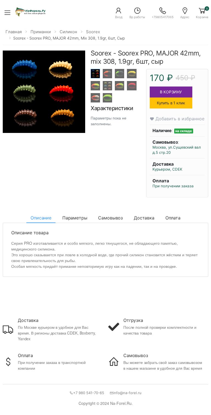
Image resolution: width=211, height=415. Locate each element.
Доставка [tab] (144, 218)
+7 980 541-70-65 (88, 393)
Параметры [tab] (74, 218)
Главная (13, 31)
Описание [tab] (40, 218)
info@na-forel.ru (127, 393)
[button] (119, 13)
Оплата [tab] (173, 218)
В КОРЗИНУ (171, 92)
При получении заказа (173, 186)
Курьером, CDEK (167, 169)
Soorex (93, 31)
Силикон (68, 31)
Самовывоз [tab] (110, 218)
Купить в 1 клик (171, 103)
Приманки (40, 31)
